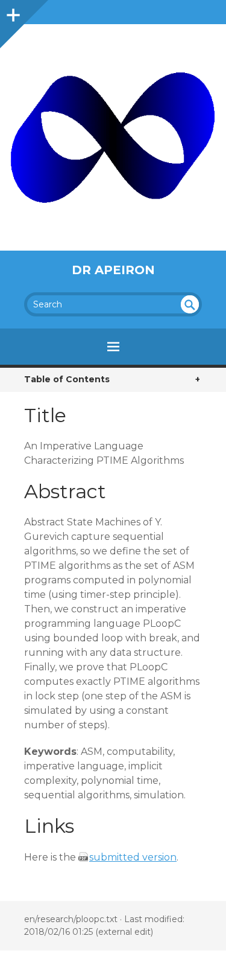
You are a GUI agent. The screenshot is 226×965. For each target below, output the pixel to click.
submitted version (133, 857)
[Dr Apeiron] (113, 137)
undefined (190, 304)
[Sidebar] (12, 12)
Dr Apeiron (113, 270)
